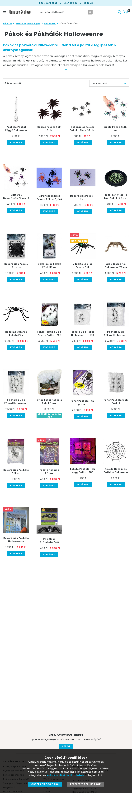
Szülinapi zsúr (48, 3)
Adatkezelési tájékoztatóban (67, 775)
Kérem (66, 746)
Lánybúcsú (71, 3)
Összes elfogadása (45, 784)
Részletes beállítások (85, 784)
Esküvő (88, 3)
